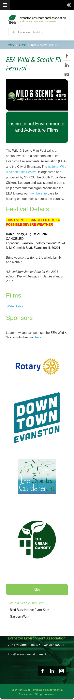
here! (38, 337)
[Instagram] (67, 74)
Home (11, 45)
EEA (37, 589)
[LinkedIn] (67, 65)
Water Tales (15, 306)
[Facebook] (67, 55)
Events (22, 45)
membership (38, 193)
